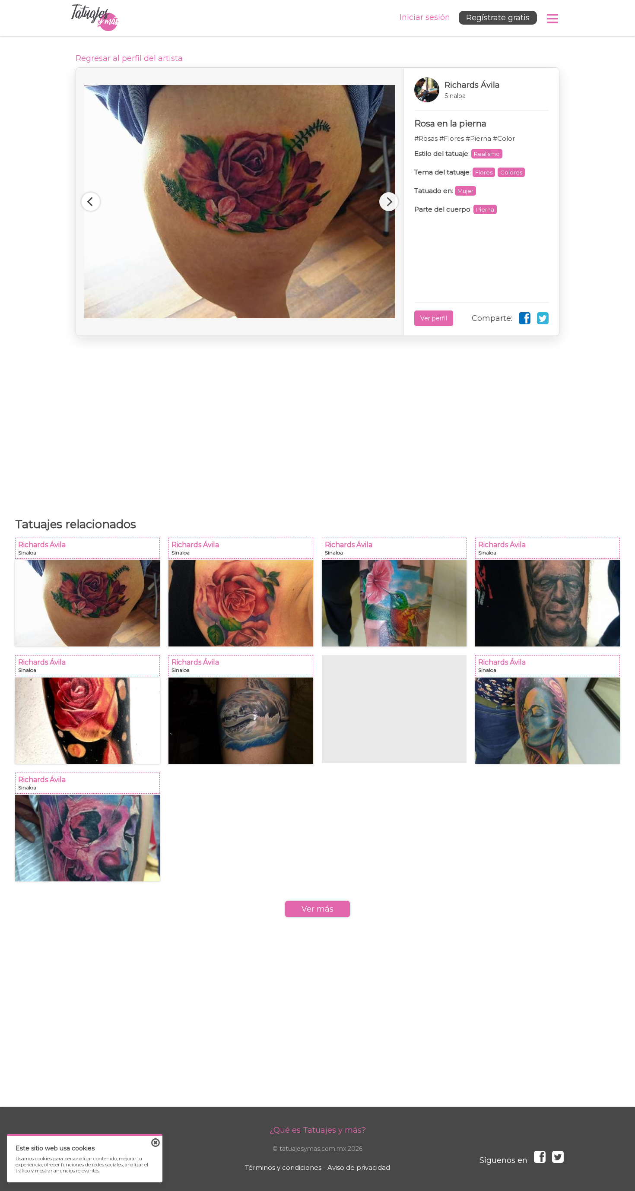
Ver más (317, 909)
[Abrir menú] (553, 18)
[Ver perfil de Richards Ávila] (481, 89)
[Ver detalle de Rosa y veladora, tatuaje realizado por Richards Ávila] (87, 721)
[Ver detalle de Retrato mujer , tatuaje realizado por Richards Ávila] (547, 721)
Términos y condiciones (283, 1167)
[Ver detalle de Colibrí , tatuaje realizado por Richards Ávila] (394, 603)
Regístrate (498, 17)
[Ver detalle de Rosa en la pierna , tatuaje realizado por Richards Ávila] (87, 603)
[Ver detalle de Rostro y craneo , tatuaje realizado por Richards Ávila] (87, 838)
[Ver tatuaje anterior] (90, 201)
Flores (483, 172)
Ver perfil (433, 318)
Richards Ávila (90, 551)
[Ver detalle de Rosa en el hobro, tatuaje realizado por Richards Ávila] (240, 603)
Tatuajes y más (95, 18)
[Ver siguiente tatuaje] (388, 201)
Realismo (487, 153)
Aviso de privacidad (358, 1167)
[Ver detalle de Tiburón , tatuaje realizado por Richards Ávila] (240, 721)
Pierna (485, 209)
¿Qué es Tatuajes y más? (318, 1130)
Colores (511, 172)
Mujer (465, 190)
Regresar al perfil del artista (129, 58)
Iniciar (425, 17)
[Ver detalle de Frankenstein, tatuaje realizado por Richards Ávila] (547, 603)
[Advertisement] (317, 422)
